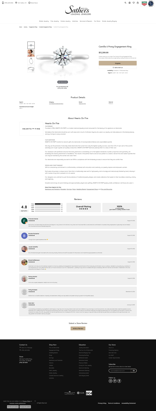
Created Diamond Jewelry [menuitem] (56, 375)
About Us (111, 347)
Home (20, 27)
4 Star (32, 206)
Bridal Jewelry (44, 21)
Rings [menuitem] (50, 355)
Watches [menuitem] (51, 378)
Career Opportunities (114, 357)
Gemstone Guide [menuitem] (83, 360)
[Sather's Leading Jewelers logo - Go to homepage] (78, 10)
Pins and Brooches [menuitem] (54, 347)
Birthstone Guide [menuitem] (83, 357)
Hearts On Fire (82, 103)
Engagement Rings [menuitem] (54, 350)
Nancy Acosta (32, 276)
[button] (125, 3)
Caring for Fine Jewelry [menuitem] (85, 365)
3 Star (32, 207)
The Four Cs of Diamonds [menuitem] (86, 350)
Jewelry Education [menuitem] (84, 347)
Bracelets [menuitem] (51, 368)
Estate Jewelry (65, 21)
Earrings (69, 189)
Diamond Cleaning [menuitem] (84, 368)
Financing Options (113, 350)
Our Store (97, 21)
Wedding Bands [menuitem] (53, 352)
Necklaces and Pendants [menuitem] (55, 360)
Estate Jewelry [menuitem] (53, 373)
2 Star (32, 209)
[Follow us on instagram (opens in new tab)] (110, 381)
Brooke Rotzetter (33, 233)
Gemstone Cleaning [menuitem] (84, 370)
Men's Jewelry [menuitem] (53, 370)
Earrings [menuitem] (51, 357)
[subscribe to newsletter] (133, 370)
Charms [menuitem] (51, 363)
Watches (75, 21)
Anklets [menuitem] (51, 365)
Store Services (112, 352)
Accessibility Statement (129, 403)
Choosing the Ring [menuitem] (84, 355)
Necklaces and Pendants (52, 189)
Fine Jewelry (55, 21)
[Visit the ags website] (69, 393)
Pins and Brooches (106, 189)
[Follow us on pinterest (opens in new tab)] (115, 381)
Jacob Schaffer (33, 247)
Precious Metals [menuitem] (83, 363)
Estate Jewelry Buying (109, 21)
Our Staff (111, 355)
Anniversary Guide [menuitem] (84, 373)
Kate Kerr (31, 303)
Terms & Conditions (114, 403)
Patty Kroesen (32, 290)
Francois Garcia (33, 219)
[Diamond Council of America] (89, 393)
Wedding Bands (81, 189)
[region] (63, 57)
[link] (7, 3)
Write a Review (78, 328)
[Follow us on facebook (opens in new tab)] (119, 381)
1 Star (32, 211)
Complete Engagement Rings (45, 27)
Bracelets (63, 189)
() (61, 204)
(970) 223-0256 (62, 88)
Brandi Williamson (34, 260)
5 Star (32, 204)
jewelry (25, 27)
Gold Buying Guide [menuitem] (84, 375)
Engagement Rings (33, 27)
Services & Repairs (86, 21)
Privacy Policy (102, 403)
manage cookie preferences (18, 403)
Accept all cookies (25, 406)
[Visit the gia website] (80, 393)
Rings (74, 189)
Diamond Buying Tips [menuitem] (84, 352)
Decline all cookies (13, 406)
